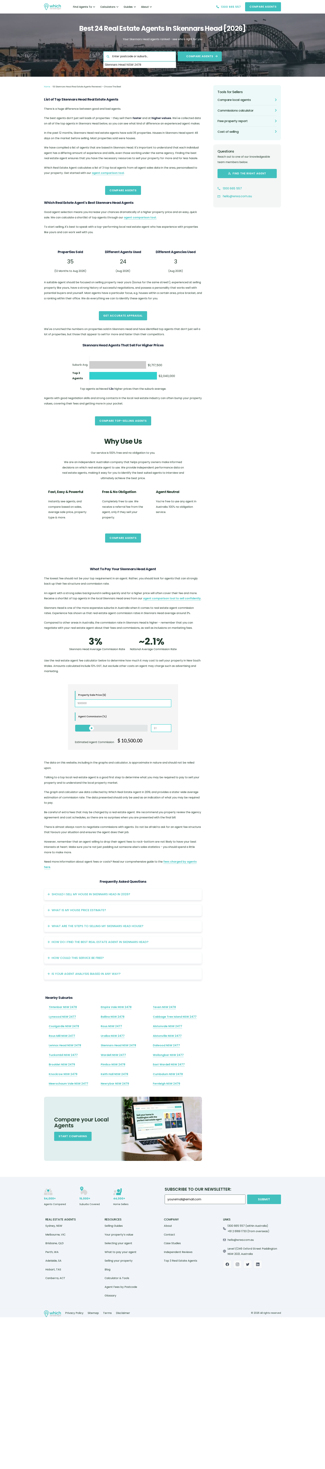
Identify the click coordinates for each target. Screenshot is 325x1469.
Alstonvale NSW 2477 (167, 1026)
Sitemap (93, 1313)
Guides (128, 7)
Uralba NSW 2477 (113, 1036)
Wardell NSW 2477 (113, 1055)
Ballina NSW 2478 (112, 1017)
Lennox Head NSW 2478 (65, 1045)
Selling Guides (114, 1226)
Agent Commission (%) (92, 716)
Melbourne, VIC (55, 1235)
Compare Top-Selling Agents (123, 421)
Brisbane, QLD (54, 1243)
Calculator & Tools (117, 1278)
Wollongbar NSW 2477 (168, 1055)
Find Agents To (82, 7)
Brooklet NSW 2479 (62, 1064)
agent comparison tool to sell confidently (172, 598)
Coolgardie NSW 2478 (64, 1026)
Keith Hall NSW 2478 (114, 1074)
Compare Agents (123, 190)
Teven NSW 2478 (164, 1007)
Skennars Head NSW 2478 (118, 1045)
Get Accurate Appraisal (123, 316)
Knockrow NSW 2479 (63, 1074)
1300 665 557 (232, 188)
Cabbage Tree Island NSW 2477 (175, 1017)
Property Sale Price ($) (92, 695)
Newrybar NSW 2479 (115, 1084)
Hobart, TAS (53, 1269)
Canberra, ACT (55, 1278)
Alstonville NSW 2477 (167, 1036)
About (145, 7)
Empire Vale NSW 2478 (116, 1007)
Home (47, 86)
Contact (169, 1235)
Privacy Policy (74, 1313)
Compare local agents (234, 100)
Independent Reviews (178, 1252)
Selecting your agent (118, 1243)
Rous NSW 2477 (111, 1026)
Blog (107, 1269)
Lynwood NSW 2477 (62, 1017)
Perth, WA (52, 1252)
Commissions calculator (236, 110)
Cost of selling (228, 132)
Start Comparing (73, 1136)
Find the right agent (249, 173)
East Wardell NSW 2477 (169, 1064)
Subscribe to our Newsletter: (198, 1189)
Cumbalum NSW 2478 (168, 1074)
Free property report (233, 121)
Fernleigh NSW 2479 (166, 1084)
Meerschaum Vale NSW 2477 (68, 1084)
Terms (107, 1313)
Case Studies (172, 1243)
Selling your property (119, 1261)
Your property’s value (119, 1235)
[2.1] (91, 728)
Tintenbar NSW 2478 (63, 1007)
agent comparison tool (108, 173)
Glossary (110, 1296)
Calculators (107, 7)
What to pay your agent (120, 1252)
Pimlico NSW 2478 (113, 1064)
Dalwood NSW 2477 (166, 1045)
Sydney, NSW (53, 1226)
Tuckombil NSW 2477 (63, 1055)
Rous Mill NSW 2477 (62, 1036)
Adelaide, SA (53, 1261)
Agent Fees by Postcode (121, 1287)
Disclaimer (123, 1313)
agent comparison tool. (140, 217)
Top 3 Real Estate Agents (180, 1261)
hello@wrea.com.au (237, 196)
